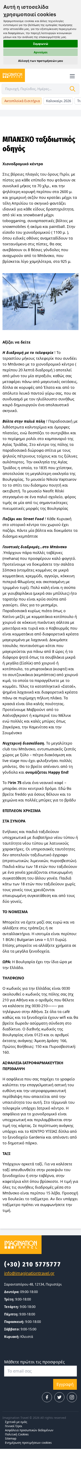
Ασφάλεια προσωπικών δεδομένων (29, 1430)
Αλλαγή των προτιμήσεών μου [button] (40, 60)
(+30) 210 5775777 (32, 1264)
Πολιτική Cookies (17, 1434)
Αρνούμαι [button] (41, 52)
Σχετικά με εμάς (16, 1422)
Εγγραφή (65, 1384)
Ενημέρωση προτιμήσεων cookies (28, 1443)
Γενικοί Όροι (13, 1426)
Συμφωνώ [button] (40, 43)
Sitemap (10, 1438)
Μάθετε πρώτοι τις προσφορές (34, 1362)
